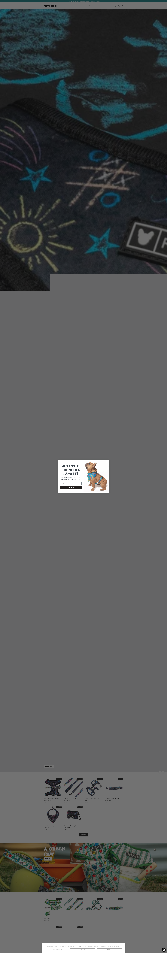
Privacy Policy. (115, 946)
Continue (71, 487)
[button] (164, 950)
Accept (83, 949)
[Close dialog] (107, 462)
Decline (109, 949)
